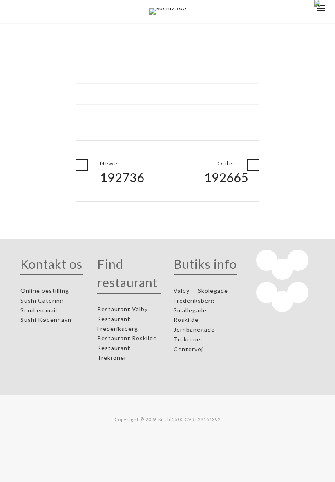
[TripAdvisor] (266, 292)
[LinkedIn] (282, 269)
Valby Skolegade (201, 290)
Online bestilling (45, 290)
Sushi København (46, 319)
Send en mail (39, 310)
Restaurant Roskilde (128, 338)
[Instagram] (297, 260)
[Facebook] (266, 260)
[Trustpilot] (297, 292)
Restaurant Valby (122, 309)
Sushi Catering (42, 300)
